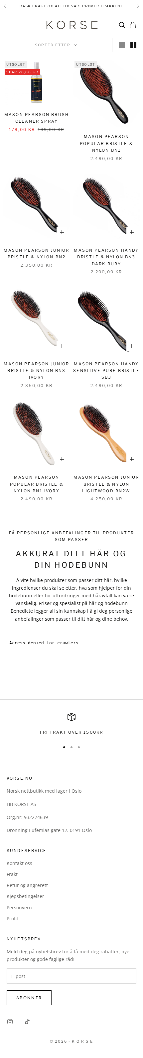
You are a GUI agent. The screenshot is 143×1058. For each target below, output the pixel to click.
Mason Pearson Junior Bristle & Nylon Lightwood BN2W (106, 484)
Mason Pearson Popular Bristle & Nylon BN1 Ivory (36, 484)
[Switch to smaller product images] (133, 45)
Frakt (12, 874)
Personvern (19, 907)
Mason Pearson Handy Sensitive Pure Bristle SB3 (106, 370)
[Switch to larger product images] (122, 45)
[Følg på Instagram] (10, 1021)
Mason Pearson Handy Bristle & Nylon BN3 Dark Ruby (106, 257)
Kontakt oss (19, 863)
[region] (71, 724)
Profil (12, 918)
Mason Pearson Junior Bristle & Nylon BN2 (36, 253)
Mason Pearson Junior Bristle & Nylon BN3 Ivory (36, 370)
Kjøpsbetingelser (25, 896)
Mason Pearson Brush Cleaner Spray (36, 118)
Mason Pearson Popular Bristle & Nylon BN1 (106, 143)
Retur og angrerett (27, 885)
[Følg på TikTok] (27, 1021)
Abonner (29, 998)
